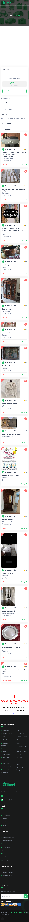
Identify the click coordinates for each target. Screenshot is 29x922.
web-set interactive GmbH (18, 912)
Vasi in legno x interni (9, 265)
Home (10, 15)
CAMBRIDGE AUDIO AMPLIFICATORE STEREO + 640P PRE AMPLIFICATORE (14, 154)
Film (18, 730)
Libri (3, 736)
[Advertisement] (14, 42)
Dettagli (23, 164)
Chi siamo (5, 812)
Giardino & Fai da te (22, 736)
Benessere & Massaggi (19, 769)
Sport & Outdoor (6, 763)
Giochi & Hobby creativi (6, 759)
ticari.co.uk (5, 860)
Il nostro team (6, 815)
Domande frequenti (7, 872)
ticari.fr (4, 857)
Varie (18, 761)
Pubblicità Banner (7, 840)
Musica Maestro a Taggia (10, 475)
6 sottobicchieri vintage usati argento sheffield (12, 648)
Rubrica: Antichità (10, 149)
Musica (4, 751)
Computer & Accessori (5, 744)
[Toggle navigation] (27, 3)
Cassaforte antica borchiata (11, 434)
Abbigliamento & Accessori (20, 748)
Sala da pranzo (7, 309)
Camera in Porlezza (8, 573)
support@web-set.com (11, 800)
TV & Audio (20, 757)
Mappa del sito (6, 879)
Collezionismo (6, 754)
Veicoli (4, 749)
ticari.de (4, 854)
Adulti (18, 764)
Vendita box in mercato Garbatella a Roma (14, 670)
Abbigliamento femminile (10, 403)
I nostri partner (6, 847)
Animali (19, 754)
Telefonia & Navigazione (5, 771)
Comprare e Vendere (8, 837)
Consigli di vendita (7, 875)
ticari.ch (4, 850)
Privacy (4, 825)
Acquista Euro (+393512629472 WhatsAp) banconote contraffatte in (13, 230)
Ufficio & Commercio (8, 740)
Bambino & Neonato (7, 733)
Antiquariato (5, 730)
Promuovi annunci (7, 844)
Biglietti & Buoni (21, 751)
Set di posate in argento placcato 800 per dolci (13, 190)
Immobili (19, 743)
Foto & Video (20, 733)
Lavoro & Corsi (6, 766)
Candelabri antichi (8, 611)
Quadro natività (7, 366)
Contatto (4, 818)
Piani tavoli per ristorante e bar (12, 333)
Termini (4, 822)
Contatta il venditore (15, 91)
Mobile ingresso (7, 519)
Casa (18, 740)
